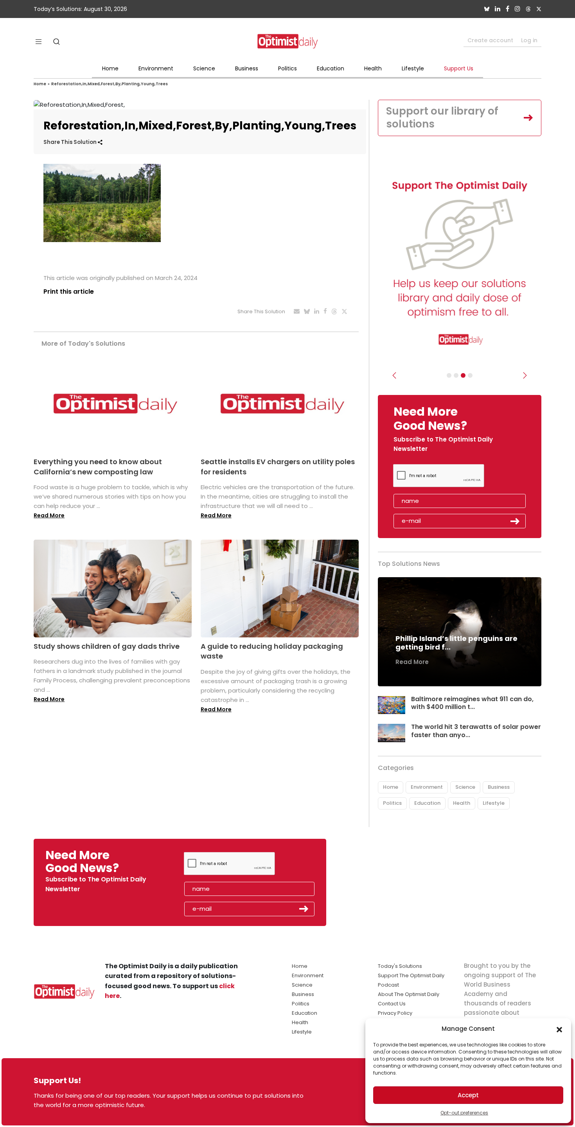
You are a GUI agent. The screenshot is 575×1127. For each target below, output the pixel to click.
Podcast (388, 985)
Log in (529, 40)
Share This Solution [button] (70, 142)
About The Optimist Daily (408, 994)
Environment (155, 68)
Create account (490, 40)
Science (204, 68)
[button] (559, 1029)
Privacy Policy (395, 1013)
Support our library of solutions (442, 117)
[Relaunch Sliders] (470, 375)
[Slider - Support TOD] (463, 375)
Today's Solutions (400, 966)
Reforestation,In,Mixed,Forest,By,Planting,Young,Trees (109, 84)
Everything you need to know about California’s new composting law (98, 466)
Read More (49, 515)
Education (330, 68)
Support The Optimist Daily (411, 975)
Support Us (458, 68)
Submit (515, 521)
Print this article (68, 291)
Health (373, 68)
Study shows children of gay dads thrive (107, 646)
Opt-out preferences (464, 1112)
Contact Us (392, 1003)
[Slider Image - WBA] (456, 375)
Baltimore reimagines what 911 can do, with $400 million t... (472, 703)
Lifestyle (413, 68)
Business (246, 68)
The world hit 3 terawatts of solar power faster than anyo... (476, 730)
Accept (468, 1095)
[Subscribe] (449, 375)
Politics (287, 68)
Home (110, 68)
